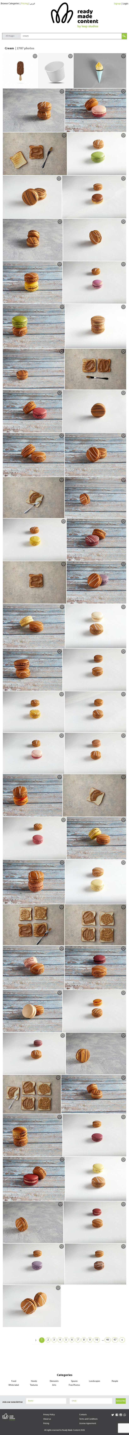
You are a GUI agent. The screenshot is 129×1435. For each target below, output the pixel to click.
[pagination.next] (122, 1339)
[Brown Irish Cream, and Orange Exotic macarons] (123, 1029)
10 (96, 1339)
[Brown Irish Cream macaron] (123, 258)
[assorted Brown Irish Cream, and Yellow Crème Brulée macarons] (59, 1153)
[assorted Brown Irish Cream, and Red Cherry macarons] (123, 987)
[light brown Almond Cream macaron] (123, 429)
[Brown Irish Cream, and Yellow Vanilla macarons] (123, 901)
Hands (34, 1381)
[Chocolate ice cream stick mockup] (35, 85)
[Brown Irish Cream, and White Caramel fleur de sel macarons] (123, 645)
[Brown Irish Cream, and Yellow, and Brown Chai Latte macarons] (123, 215)
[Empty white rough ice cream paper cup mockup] (70, 85)
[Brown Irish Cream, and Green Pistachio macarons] (123, 172)
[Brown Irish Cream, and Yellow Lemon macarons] (63, 558)
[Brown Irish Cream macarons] (61, 129)
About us (47, 1419)
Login (125, 4)
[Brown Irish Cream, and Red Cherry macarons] (123, 1153)
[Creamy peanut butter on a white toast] (123, 814)
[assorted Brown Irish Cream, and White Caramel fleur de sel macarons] (59, 1029)
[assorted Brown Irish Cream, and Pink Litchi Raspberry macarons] (123, 129)
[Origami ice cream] (123, 85)
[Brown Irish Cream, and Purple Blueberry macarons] (61, 1282)
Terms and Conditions (88, 1419)
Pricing (24, 4)
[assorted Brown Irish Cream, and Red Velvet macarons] (62, 1198)
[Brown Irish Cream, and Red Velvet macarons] (123, 1240)
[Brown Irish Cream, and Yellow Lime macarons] (123, 1198)
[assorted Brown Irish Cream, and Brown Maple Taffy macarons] (61, 474)
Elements (54, 1381)
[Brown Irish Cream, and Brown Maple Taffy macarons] (123, 729)
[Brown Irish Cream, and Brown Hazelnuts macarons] (123, 771)
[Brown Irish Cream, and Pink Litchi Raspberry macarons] (61, 771)
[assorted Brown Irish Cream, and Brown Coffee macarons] (59, 688)
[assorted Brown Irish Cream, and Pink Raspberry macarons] (59, 429)
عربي (32, 4)
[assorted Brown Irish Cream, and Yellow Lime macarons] (123, 856)
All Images (10, 36)
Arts (54, 1385)
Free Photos (74, 1385)
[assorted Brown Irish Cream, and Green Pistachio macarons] (62, 345)
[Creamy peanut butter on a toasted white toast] (64, 172)
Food (13, 1381)
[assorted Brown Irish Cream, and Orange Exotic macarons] (59, 814)
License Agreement (87, 1423)
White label (13, 1385)
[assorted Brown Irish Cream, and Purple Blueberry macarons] (123, 601)
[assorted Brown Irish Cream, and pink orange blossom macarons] (61, 987)
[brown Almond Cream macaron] (61, 387)
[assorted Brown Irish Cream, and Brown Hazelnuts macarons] (62, 901)
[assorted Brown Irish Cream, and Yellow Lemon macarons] (59, 301)
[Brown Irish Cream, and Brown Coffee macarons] (123, 688)
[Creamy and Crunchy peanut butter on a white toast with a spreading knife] (58, 1111)
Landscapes (94, 1381)
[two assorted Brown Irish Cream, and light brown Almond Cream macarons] (123, 345)
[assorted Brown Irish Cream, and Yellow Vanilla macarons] (62, 645)
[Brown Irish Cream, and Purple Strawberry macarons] (123, 301)
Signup (117, 4)
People (115, 1381)
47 (115, 1339)
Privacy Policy (49, 1415)
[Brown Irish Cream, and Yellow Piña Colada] (61, 729)
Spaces (74, 1381)
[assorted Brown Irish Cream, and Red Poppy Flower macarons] (123, 558)
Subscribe (120, 1401)
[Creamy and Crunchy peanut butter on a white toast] (123, 942)
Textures (34, 1385)
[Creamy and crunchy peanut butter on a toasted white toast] (61, 942)
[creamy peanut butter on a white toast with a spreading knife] (61, 515)
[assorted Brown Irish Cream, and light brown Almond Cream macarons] (123, 474)
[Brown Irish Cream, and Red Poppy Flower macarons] (62, 1071)
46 (107, 1339)
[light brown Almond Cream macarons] (58, 215)
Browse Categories (10, 4)
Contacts (83, 1415)
